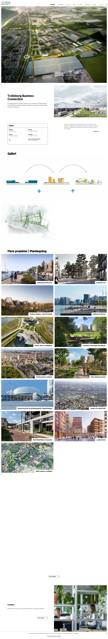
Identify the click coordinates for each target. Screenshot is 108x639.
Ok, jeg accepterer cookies (54, 636)
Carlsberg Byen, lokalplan (44, 377)
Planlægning (38, 251)
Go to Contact (41, 617)
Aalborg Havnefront (99, 314)
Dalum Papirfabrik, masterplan (42, 440)
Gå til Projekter (52, 576)
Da (100, 4)
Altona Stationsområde (98, 377)
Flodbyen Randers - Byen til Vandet (41, 314)
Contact (11, 604)
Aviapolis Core (101, 283)
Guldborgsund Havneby (44, 283)
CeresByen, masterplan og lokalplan (94, 345)
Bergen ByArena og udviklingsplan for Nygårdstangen (35, 408)
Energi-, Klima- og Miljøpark (43, 345)
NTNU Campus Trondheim (44, 471)
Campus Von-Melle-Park (98, 408)
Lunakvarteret (101, 440)
